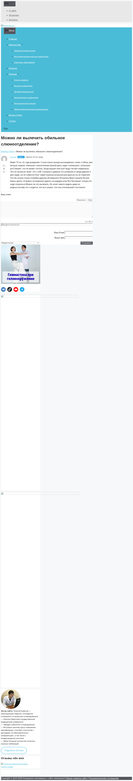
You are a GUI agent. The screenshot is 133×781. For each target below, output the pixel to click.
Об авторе (14, 15)
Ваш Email (59, 232)
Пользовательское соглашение (104, 778)
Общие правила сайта (76, 778)
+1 (4, 164)
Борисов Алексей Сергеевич (16, 764)
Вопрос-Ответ (15, 115)
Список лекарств (21, 80)
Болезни (13, 68)
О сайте (12, 11)
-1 (4, 173)
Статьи (12, 121)
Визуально (81, 200)
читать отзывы (7, 767)
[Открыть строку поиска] (6, 129)
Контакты (13, 20)
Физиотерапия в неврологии (26, 98)
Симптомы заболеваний (24, 62)
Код (90, 200)
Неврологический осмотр (24, 51)
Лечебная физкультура (24, 92)
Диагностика (15, 45)
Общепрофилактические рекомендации (31, 109)
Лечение (13, 74)
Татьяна (13, 157)
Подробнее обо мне (14, 750)
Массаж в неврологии (23, 86)
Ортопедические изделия (25, 103)
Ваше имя (59, 238)
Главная (13, 39)
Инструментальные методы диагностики (31, 56)
